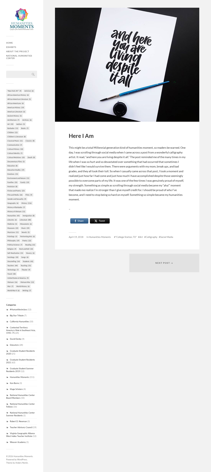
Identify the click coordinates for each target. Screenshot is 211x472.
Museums (12, 228)
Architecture (13, 120)
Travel (11, 274)
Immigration (28, 216)
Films (28, 195)
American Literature (16, 112)
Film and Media (14, 195)
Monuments (26, 224)
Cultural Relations (16, 157)
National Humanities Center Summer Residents (20, 414)
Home (9, 43)
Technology (13, 270)
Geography (12, 203)
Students (28, 261)
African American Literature (19, 99)
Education (12, 166)
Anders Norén (21, 463)
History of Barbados (16, 207)
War (10, 286)
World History (23, 286)
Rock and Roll (26, 249)
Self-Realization (15, 253)
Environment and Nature (18, 178)
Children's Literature (16, 137)
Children (12, 132)
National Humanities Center (19, 57)
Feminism (12, 186)
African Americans (15, 103)
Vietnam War (27, 282)
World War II (13, 290)
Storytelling (13, 261)
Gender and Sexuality (16, 199)
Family (24, 182)
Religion (11, 249)
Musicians (13, 232)
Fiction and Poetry (16, 191)
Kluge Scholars (16, 389)
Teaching (26, 265)
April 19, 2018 (76, 237)
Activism (29, 91)
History (26, 203)
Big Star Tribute (17, 315)
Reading (30, 245)
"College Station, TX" (126, 237)
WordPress (22, 459)
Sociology (12, 257)
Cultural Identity (14, 153)
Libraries (12, 220)
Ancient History (14, 116)
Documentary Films (16, 162)
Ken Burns (14, 383)
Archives (27, 120)
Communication (14, 145)
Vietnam (12, 282)
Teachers (12, 265)
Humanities (13, 216)
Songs (24, 257)
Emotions (12, 174)
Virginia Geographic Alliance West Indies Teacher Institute (20, 434)
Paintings (12, 236)
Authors (20, 124)
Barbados (12, 128)
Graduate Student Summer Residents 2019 (20, 369)
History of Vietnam (16, 211)
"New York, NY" (14, 91)
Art (10, 124)
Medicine (12, 224)
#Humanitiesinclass (18, 309)
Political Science (14, 245)
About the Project (17, 51)
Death (31, 157)
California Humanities (19, 321)
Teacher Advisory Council (21, 427)
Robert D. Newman (18, 421)
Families (12, 182)
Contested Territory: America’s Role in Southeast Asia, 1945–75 (21, 330)
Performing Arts (27, 236)
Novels (26, 232)
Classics (30, 141)
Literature (25, 220)
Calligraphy (151, 237)
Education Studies (15, 170)
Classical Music (15, 141)
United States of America (18, 278)
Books (24, 128)
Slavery (30, 253)
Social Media (166, 237)
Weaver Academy (18, 442)
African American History (18, 95)
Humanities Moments (19, 377)
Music (25, 228)
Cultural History (15, 149)
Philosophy (13, 241)
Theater (26, 270)
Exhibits (11, 47)
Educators (14, 345)
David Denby (15, 339)
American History (15, 107)
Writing (27, 290)
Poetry (26, 241)
